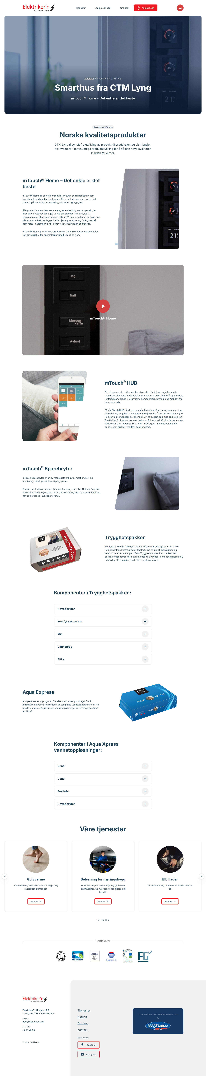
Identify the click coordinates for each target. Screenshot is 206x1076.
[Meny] (180, 7)
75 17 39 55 (28, 1029)
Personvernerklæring (30, 1042)
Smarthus (89, 78)
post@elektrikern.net (33, 1021)
